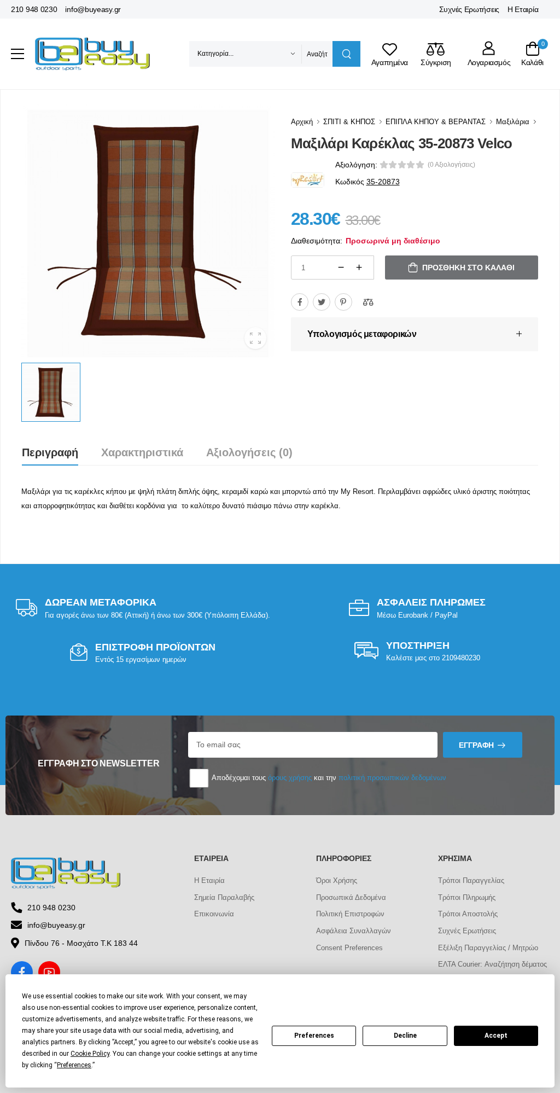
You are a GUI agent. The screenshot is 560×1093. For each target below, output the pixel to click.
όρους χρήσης (290, 778)
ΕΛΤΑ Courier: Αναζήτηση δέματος (492, 964)
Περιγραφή (50, 452)
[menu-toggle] (17, 54)
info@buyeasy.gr (93, 9)
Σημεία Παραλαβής (224, 897)
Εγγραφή (476, 745)
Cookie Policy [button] (90, 1053)
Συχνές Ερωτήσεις (469, 9)
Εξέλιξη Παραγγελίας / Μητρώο (488, 948)
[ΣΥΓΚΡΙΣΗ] (368, 302)
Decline (405, 1035)
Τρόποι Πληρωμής (466, 897)
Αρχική (302, 122)
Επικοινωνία (214, 914)
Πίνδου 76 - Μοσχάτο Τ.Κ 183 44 (81, 943)
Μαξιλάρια (512, 122)
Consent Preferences (349, 948)
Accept (496, 1035)
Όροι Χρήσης (336, 880)
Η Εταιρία (523, 9)
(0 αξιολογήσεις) (451, 164)
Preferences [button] (74, 1065)
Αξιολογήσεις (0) (249, 452)
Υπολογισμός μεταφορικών (362, 334)
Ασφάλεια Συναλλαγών (353, 931)
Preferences (314, 1035)
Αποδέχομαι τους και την (328, 778)
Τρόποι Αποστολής (468, 914)
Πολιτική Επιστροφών (350, 914)
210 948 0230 (34, 9)
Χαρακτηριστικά (142, 452)
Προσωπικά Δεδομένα (351, 897)
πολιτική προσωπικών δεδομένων (392, 778)
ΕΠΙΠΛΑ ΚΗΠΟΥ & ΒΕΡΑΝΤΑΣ (436, 122)
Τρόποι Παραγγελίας (471, 880)
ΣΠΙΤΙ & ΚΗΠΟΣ (349, 122)
